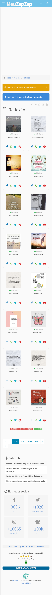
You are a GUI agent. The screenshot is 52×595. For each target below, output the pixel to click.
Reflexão (26, 78)
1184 (15, 441)
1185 (22, 441)
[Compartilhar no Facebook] (32, 104)
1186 (30, 441)
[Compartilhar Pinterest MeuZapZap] (20, 147)
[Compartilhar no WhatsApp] (39, 104)
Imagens (17, 78)
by (26, 583)
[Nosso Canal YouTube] (47, 104)
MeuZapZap (16, 580)
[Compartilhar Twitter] (36, 104)
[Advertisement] (26, 40)
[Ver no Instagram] (43, 104)
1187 (37, 441)
